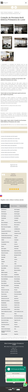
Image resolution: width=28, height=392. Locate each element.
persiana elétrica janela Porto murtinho (8, 152)
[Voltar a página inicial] (4, 2)
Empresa (14, 362)
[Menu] (26, 2)
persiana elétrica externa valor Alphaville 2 (9, 145)
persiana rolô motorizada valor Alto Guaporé (9, 136)
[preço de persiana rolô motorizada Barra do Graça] (20, 42)
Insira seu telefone (15, 373)
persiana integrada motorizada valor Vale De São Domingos (12, 147)
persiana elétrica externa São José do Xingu (9, 140)
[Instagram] (1, 196)
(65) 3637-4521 (8, 124)
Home (14, 359)
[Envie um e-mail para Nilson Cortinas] (15, 7)
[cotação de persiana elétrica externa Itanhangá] (7, 56)
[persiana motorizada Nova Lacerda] (20, 29)
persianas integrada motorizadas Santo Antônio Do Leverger (12, 143)
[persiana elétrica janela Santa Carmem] (7, 42)
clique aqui (14, 124)
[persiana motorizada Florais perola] (7, 29)
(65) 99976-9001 (14, 166)
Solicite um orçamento (14, 127)
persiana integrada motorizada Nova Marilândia (10, 154)
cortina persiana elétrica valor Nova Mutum (9, 150)
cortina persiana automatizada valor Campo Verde (10, 138)
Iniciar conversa (15, 380)
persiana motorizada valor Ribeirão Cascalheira (10, 157)
